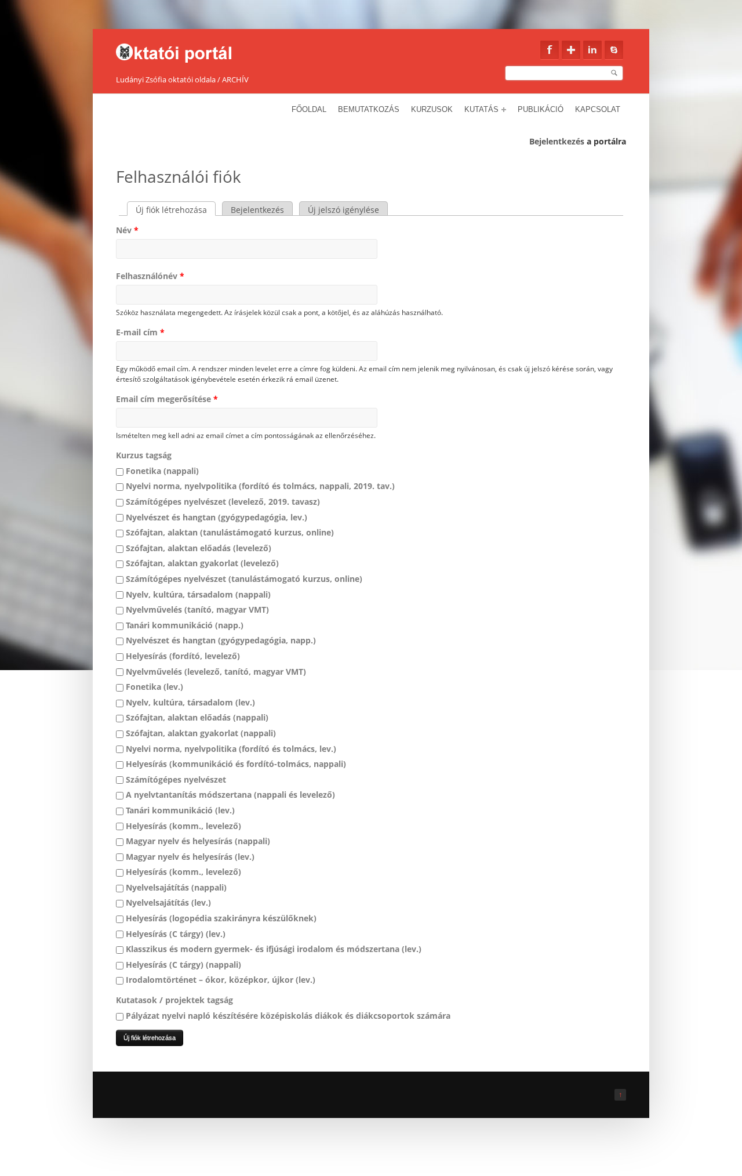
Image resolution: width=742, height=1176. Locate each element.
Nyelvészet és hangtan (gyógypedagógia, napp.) (221, 640)
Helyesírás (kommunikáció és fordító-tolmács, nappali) (236, 763)
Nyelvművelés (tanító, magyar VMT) (197, 609)
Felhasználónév (150, 275)
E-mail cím (140, 332)
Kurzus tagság (144, 455)
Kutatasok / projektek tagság (174, 999)
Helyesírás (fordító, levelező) (183, 655)
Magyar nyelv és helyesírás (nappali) (198, 840)
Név (127, 230)
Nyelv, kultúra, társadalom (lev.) (190, 702)
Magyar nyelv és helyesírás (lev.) (190, 856)
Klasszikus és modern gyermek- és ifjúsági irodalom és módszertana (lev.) (273, 948)
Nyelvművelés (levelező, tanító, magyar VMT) (216, 671)
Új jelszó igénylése (343, 209)
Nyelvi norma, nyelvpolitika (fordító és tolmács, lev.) (231, 748)
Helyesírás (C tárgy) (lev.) (175, 933)
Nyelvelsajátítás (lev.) (168, 902)
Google (571, 50)
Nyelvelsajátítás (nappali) (176, 887)
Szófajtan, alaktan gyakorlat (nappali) (201, 733)
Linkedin (592, 50)
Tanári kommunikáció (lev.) (180, 810)
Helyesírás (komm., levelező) (183, 825)
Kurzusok (432, 109)
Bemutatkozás (368, 109)
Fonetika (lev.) (154, 686)
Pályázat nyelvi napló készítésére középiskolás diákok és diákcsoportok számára (288, 1015)
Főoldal (309, 109)
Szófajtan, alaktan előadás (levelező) (198, 547)
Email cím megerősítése (167, 398)
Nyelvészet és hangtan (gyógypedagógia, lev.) (216, 517)
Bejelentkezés (556, 141)
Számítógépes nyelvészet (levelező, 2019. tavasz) (223, 501)
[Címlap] (181, 49)
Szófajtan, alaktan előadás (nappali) (197, 717)
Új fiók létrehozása (176, 209)
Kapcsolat (597, 109)
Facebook (549, 50)
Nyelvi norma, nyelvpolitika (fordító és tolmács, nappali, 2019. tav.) (260, 485)
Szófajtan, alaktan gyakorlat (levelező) (202, 563)
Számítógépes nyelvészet (176, 779)
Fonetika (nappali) (162, 470)
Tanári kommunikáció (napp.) (184, 625)
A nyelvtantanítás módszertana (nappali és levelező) (230, 794)
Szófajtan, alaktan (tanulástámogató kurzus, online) (230, 532)
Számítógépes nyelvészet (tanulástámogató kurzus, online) (244, 578)
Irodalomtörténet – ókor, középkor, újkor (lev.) (220, 979)
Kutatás (481, 109)
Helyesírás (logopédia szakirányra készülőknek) (221, 918)
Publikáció (540, 109)
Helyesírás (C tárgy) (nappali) (183, 964)
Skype (614, 50)
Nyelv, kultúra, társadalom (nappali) (198, 594)
